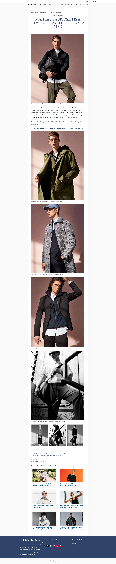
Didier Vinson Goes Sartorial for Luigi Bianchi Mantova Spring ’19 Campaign (51, 453)
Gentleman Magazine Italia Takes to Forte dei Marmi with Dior (43, 484)
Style (50, 4)
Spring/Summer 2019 (57, 15)
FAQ (73, 544)
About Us (75, 543)
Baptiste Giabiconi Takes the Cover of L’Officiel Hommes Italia (71, 484)
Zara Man (34, 108)
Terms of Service (58, 560)
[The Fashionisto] (33, 5)
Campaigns (60, 4)
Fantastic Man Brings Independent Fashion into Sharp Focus (71, 528)
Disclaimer (45, 560)
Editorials (37, 12)
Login (94, 1)
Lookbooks (68, 4)
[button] (84, 5)
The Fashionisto (49, 29)
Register (88, 1)
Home (44, 4)
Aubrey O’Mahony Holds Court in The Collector (43, 506)
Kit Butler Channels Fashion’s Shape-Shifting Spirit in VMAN (42, 528)
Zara (39, 459)
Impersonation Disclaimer (68, 560)
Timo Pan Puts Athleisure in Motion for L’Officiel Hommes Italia (71, 506)
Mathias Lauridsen (52, 112)
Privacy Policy (51, 560)
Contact (74, 541)
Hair (76, 4)
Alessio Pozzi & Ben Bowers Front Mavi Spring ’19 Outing (47, 455)
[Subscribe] (80, 5)
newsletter (56, 541)
